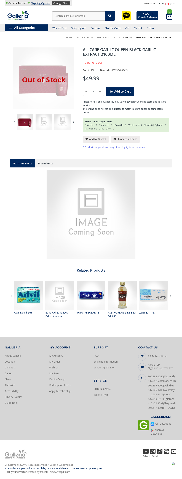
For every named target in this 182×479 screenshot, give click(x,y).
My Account (56, 355)
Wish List (54, 367)
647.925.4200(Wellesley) (161, 390)
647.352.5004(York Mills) (162, 381)
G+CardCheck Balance (147, 15)
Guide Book (11, 402)
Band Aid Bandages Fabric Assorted (56, 314)
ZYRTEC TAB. (147, 312)
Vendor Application (104, 367)
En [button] (171, 3)
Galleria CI (10, 367)
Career (8, 373)
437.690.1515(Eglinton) (161, 399)
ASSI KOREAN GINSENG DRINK (122, 314)
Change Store (61, 3)
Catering (95, 28)
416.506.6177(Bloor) (159, 394)
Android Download (157, 431)
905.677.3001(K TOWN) (161, 407)
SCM (155, 456)
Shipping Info (78, 28)
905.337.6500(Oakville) (161, 385)
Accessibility (11, 391)
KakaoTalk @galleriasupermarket (160, 366)
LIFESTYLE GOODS (84, 37)
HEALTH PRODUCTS (106, 37)
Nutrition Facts (22, 163)
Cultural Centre (102, 389)
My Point (54, 373)
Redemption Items (60, 385)
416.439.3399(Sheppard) (162, 403)
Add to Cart (122, 91)
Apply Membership (60, 391)
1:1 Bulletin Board (158, 356)
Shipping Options (40, 3)
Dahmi (150, 28)
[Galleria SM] (18, 15)
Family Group (57, 379)
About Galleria (13, 355)
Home (69, 37)
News (8, 379)
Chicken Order (113, 28)
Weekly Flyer (59, 28)
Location (10, 361)
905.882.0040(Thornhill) (161, 376)
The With (10, 385)
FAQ (96, 355)
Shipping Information (106, 361)
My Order (54, 361)
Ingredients (45, 163)
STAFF (147, 456)
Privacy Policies (13, 397)
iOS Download (162, 423)
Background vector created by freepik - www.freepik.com (37, 471)
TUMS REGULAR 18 (88, 312)
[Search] (110, 16)
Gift (127, 28)
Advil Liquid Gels (23, 312)
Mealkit (138, 28)
